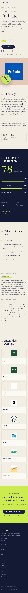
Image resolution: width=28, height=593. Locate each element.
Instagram (5, 54)
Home (2, 7)
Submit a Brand (4, 565)
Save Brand (8, 51)
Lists (2, 554)
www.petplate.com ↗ (8, 36)
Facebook (11, 54)
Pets (7, 7)
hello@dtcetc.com (5, 538)
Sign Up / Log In (5, 567)
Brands (3, 549)
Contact (3, 563)
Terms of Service (13, 589)
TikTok (17, 54)
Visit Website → (8, 46)
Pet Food (11, 40)
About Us (3, 560)
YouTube (3, 574)
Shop (2, 547)
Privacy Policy (4, 589)
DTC (4, 3)
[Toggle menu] (25, 3)
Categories (4, 551)
